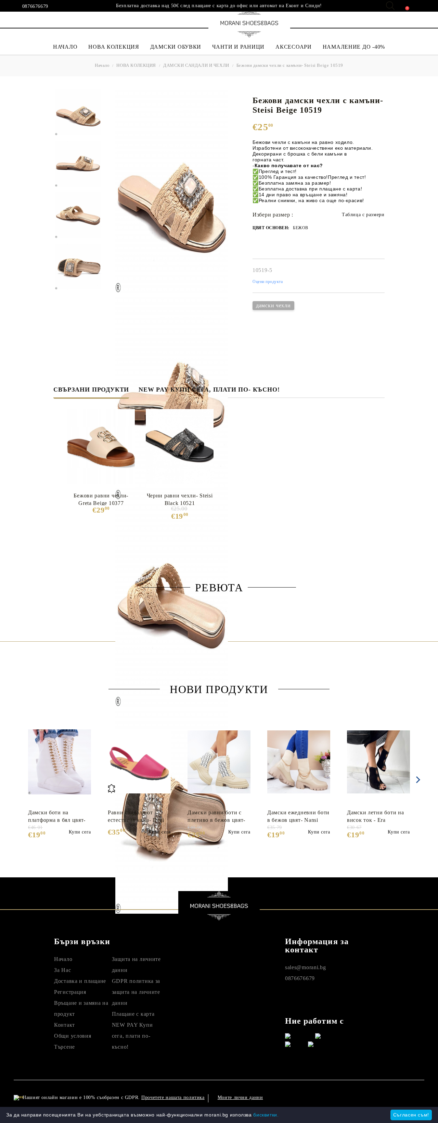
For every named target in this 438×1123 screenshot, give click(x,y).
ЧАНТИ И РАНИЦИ (238, 47)
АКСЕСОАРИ (293, 47)
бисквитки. (266, 1115)
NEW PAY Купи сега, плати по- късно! (209, 389)
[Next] (417, 780)
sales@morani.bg (305, 967)
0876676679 (35, 6)
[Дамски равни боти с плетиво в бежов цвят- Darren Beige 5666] (219, 762)
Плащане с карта (133, 1014)
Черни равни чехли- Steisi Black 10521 (180, 499)
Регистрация (70, 992)
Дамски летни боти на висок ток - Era (375, 816)
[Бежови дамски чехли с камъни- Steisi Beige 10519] (78, 112)
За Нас (62, 970)
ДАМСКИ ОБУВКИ (175, 47)
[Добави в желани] (89, 723)
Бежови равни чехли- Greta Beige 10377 (101, 499)
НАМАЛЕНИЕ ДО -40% (354, 47)
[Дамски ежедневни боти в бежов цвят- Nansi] (298, 762)
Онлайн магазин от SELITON (367, 1097)
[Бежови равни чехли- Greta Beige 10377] (101, 446)
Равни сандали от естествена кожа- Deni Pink (136, 816)
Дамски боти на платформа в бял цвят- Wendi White (57, 816)
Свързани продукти (91, 389)
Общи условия (72, 1036)
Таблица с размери (363, 214)
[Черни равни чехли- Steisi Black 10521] (180, 446)
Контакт (64, 1025)
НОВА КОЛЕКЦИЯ (113, 47)
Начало (102, 65)
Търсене (64, 1047)
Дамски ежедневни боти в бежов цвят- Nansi (298, 816)
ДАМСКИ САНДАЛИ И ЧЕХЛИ (196, 65)
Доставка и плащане (80, 981)
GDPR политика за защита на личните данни (136, 992)
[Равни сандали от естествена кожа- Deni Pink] (139, 762)
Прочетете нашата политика (173, 1097)
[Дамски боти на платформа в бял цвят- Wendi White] (59, 762)
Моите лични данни (240, 1097)
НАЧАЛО (65, 47)
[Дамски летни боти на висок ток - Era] (378, 762)
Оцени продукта (268, 281)
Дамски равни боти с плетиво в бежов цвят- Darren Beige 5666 (216, 816)
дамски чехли (273, 305)
